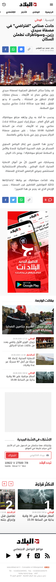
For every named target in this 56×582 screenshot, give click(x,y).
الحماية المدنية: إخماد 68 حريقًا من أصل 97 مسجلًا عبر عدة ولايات (20, 361)
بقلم (45, 49)
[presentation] (11, 483)
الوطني (36, 12)
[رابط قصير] (29, 49)
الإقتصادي (10, 12)
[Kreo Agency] (46, 567)
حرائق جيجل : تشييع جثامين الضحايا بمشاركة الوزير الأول (29, 328)
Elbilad (28, 5)
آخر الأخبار (31, 354)
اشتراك (12, 455)
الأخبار (24, 12)
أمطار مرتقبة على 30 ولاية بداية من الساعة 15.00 (20, 378)
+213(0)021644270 (40, 570)
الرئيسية (49, 12)
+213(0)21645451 (20, 570)
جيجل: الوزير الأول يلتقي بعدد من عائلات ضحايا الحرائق (19, 344)
